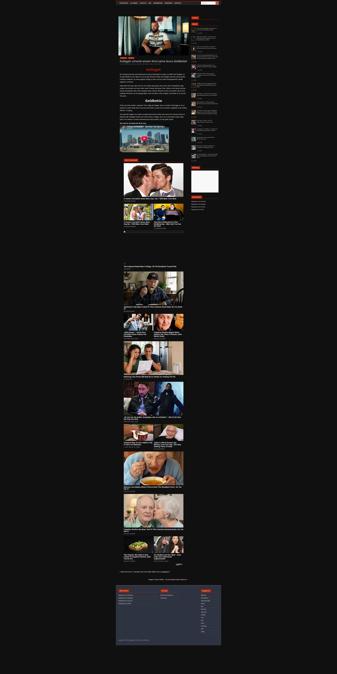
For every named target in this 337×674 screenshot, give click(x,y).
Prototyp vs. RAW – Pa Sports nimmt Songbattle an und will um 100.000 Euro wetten (206, 75)
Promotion (204, 626)
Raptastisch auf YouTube (198, 207)
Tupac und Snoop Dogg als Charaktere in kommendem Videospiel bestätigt (207, 29)
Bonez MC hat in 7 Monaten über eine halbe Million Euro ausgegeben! (144, 572)
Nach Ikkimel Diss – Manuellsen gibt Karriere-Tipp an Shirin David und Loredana (207, 102)
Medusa (151, 64)
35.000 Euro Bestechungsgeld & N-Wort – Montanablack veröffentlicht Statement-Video (207, 85)
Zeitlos (203, 631)
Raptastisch (124, 3)
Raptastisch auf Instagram (198, 204)
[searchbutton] (217, 3)
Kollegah (146, 64)
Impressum (164, 598)
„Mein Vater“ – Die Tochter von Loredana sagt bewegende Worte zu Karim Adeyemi (207, 94)
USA (202, 629)
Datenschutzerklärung (167, 595)
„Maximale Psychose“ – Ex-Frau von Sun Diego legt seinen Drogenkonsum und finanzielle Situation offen (206, 38)
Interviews (168, 3)
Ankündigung (158, 3)
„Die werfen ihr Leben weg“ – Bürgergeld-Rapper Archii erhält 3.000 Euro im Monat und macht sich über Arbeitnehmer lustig (207, 112)
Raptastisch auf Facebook (198, 201)
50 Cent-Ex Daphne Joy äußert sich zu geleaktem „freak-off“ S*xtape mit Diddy (206, 65)
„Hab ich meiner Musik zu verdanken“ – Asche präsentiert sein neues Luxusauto (206, 47)
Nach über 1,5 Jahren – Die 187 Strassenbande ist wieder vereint (205, 121)
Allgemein (134, 3)
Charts (203, 603)
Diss (149, 3)
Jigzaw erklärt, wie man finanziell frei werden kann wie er (206, 138)
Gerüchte (177, 3)
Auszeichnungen (205, 600)
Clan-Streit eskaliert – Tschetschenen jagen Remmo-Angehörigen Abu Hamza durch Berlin (207, 155)
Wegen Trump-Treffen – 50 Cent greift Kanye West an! (168, 579)
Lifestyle (143, 3)
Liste (202, 617)
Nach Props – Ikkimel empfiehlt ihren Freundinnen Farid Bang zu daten (206, 146)
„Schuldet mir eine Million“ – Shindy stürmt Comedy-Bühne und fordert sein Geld (207, 129)
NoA (202, 620)
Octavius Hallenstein (137, 64)
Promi (202, 623)
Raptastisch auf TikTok (197, 209)
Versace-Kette (157, 64)
